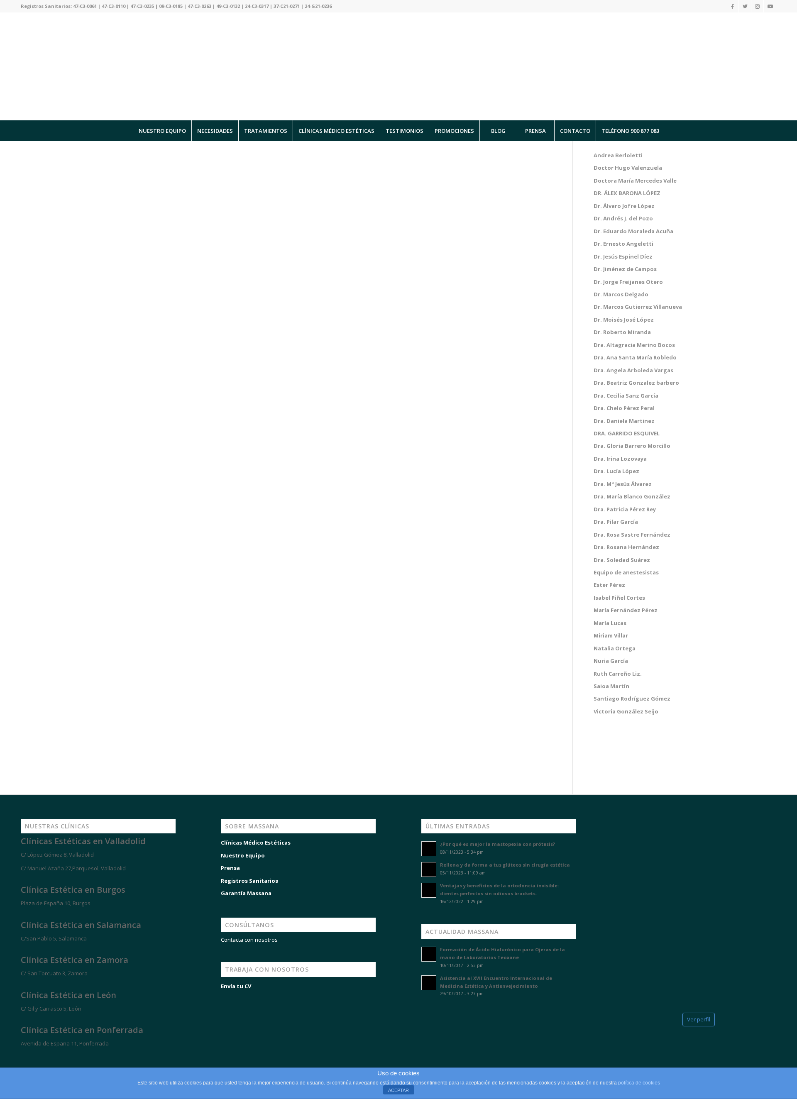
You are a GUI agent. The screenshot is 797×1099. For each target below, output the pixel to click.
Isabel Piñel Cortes (619, 597)
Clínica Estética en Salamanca (81, 924)
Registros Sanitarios (249, 880)
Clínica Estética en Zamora (74, 959)
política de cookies (639, 1083)
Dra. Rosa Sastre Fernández (632, 534)
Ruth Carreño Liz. (618, 673)
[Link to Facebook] (732, 6)
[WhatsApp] (16, 1058)
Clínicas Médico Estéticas (256, 842)
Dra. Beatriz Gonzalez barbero (636, 382)
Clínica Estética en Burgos (73, 889)
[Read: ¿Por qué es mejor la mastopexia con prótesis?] (428, 848)
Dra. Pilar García (616, 521)
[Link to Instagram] (757, 6)
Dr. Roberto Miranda (622, 332)
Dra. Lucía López (616, 471)
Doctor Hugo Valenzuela (628, 167)
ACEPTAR (398, 1090)
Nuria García (611, 660)
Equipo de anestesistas (627, 572)
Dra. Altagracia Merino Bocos (634, 345)
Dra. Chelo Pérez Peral (624, 408)
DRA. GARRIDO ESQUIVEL (627, 433)
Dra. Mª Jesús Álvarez (623, 484)
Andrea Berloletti (618, 155)
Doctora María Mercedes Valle (635, 180)
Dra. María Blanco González (632, 496)
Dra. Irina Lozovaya (620, 458)
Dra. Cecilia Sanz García (626, 395)
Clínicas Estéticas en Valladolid (83, 841)
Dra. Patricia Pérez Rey (625, 509)
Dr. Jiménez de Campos (625, 269)
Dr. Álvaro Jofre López (624, 206)
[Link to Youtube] (770, 6)
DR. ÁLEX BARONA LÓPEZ (627, 193)
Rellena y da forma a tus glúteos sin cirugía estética (505, 865)
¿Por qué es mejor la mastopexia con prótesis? (497, 844)
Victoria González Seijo (626, 711)
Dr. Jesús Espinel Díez (623, 256)
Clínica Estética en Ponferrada (82, 1030)
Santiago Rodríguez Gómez (632, 698)
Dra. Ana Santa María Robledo (635, 357)
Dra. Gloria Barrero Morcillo (632, 445)
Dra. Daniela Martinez (624, 421)
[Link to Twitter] (745, 6)
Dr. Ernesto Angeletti (623, 243)
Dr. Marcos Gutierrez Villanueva (638, 306)
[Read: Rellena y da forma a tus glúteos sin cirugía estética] (428, 869)
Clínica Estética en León (68, 995)
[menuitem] (162, 130)
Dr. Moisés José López (624, 319)
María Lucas (610, 623)
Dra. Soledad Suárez (622, 560)
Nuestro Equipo (243, 855)
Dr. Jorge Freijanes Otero (628, 282)
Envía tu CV (236, 986)
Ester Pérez (609, 585)
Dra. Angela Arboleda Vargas (633, 370)
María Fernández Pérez (626, 610)
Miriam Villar (611, 635)
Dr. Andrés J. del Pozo (623, 218)
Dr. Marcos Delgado (621, 294)
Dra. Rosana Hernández (626, 547)
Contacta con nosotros (249, 939)
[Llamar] (41, 1058)
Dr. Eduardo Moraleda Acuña (633, 231)
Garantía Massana (246, 893)
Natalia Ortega (615, 648)
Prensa (230, 868)
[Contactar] (66, 1058)
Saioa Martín (611, 686)
